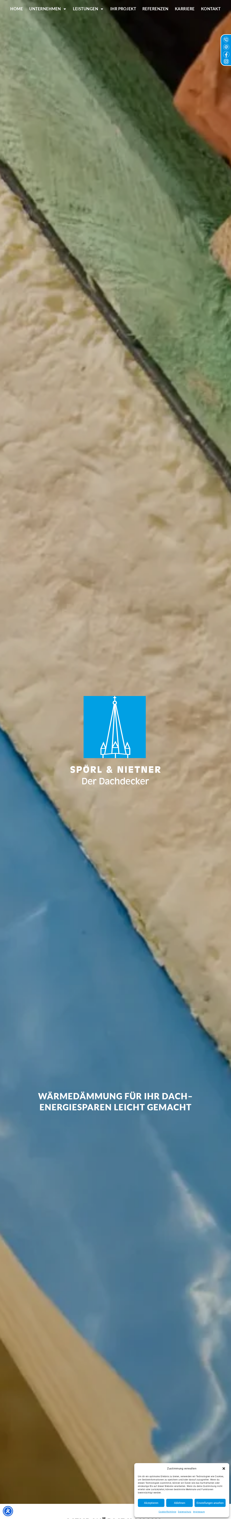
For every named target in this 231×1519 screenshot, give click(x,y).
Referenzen (155, 9)
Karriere (185, 9)
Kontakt (211, 9)
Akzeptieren (151, 1503)
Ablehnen (179, 1503)
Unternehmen (45, 9)
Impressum (199, 1512)
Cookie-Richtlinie (167, 1512)
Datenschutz (184, 1512)
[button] (224, 1468)
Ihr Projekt (123, 9)
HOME (16, 9)
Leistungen (85, 9)
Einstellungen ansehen (210, 1503)
